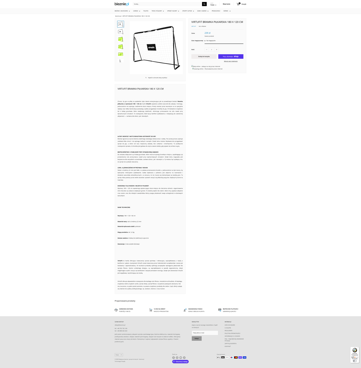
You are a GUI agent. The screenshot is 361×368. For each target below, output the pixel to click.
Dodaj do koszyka (204, 56)
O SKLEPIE (228, 328)
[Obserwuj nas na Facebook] (173, 357)
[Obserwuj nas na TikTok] (184, 357)
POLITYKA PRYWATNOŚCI (232, 333)
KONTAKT (228, 346)
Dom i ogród (201, 11)
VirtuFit (193, 26)
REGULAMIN (228, 330)
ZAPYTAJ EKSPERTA (230, 343)
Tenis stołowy (157, 11)
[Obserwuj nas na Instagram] (177, 357)
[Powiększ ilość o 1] (217, 50)
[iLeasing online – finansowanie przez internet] (207, 69)
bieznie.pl (118, 16)
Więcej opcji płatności (231, 61)
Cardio (135, 11)
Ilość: (193, 49)
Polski (117, 355)
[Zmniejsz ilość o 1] (207, 50)
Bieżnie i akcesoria (121, 11)
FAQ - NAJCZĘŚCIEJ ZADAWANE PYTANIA (234, 340)
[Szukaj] (204, 4)
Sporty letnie (187, 11)
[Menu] (358, 348)
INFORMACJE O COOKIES (232, 336)
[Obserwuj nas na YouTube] (180, 357)
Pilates (145, 11)
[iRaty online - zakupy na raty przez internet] (205, 66)
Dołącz (197, 338)
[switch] (355, 361)
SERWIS (226, 11)
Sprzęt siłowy (172, 11)
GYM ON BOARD (230, 325)
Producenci (216, 11)
